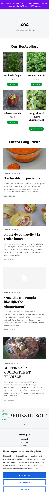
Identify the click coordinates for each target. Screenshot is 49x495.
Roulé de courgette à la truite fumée (22, 236)
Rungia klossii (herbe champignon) (36, 116)
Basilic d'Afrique (13, 75)
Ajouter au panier (36, 129)
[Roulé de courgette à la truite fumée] (24, 215)
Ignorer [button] (38, 6)
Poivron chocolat (12, 113)
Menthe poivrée (36, 75)
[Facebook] (24, 424)
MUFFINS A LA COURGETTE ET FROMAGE (17, 372)
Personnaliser (24, 482)
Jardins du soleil (13, 173)
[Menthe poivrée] (37, 62)
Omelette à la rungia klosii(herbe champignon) (20, 302)
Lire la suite (12, 84)
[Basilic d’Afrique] (13, 62)
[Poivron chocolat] (13, 100)
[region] (24, 471)
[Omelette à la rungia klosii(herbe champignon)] (24, 278)
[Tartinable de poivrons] (24, 159)
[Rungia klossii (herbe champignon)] (37, 100)
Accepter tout (24, 475)
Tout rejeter (24, 489)
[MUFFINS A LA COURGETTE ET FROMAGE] (24, 348)
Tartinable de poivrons (22, 178)
